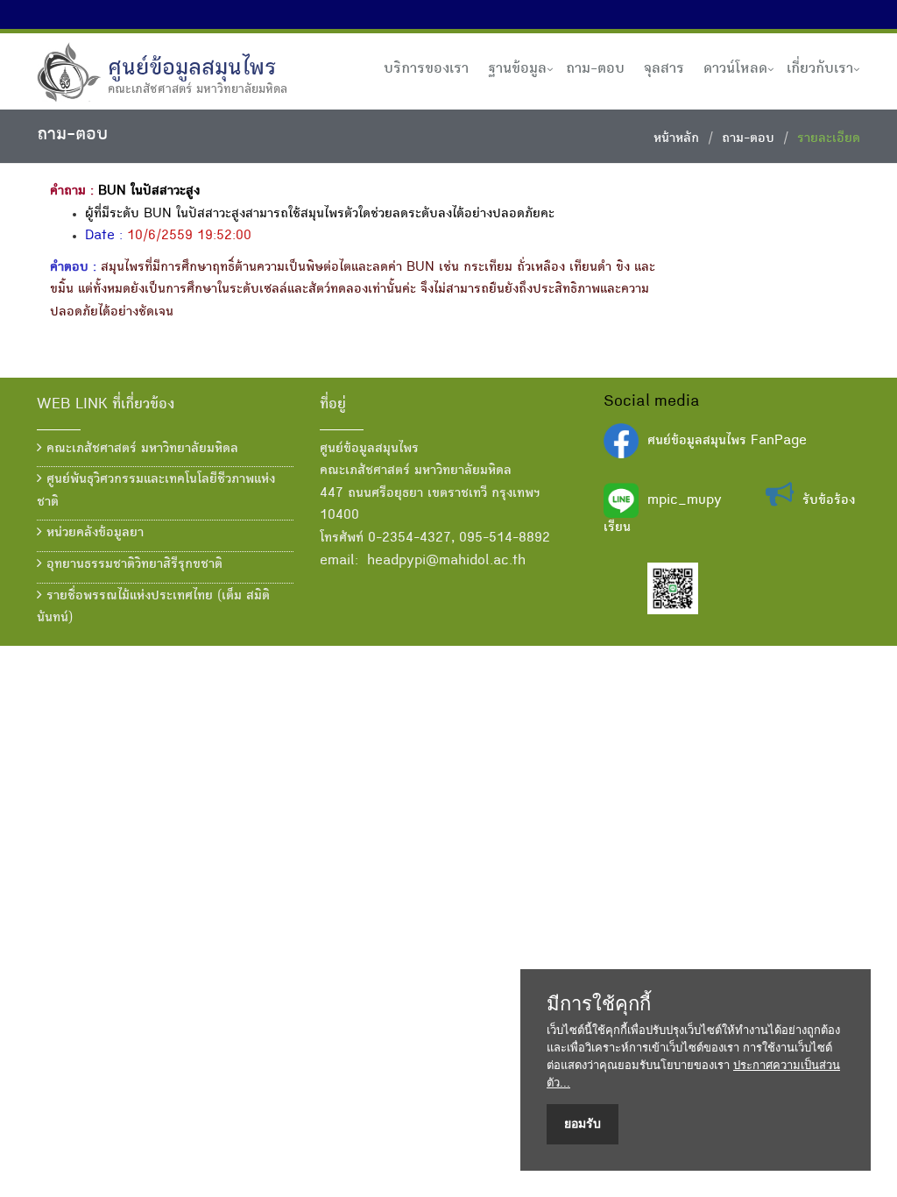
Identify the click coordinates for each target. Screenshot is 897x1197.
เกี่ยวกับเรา (820, 69)
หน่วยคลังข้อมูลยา (93, 534)
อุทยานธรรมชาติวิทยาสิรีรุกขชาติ (132, 565)
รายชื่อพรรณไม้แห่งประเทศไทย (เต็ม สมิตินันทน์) (153, 608)
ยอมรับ (582, 1123)
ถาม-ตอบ (595, 69)
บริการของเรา (426, 69)
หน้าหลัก (676, 139)
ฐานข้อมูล (517, 69)
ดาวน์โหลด (735, 69)
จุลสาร (664, 69)
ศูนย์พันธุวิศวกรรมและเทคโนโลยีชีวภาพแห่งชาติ (156, 491)
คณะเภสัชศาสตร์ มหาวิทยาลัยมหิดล (140, 450)
